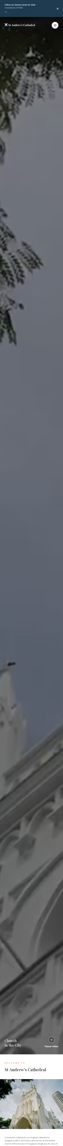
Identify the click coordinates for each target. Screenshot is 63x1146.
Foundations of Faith (14, 7)
